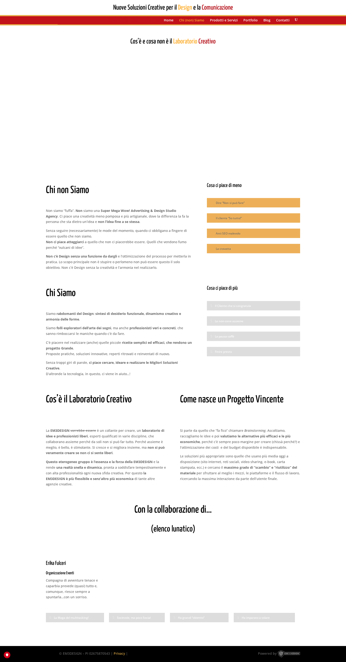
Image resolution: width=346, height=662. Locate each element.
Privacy (119, 653)
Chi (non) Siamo (191, 20)
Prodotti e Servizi (224, 20)
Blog (266, 20)
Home (168, 20)
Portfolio (250, 20)
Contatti (283, 20)
